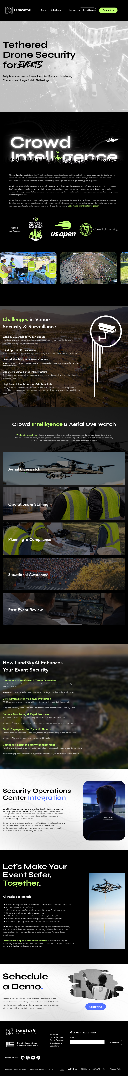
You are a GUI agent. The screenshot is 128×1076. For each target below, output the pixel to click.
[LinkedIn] (22, 1058)
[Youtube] (33, 1058)
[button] (51, 10)
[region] (64, 468)
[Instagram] (28, 1058)
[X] (38, 1058)
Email (73, 1038)
